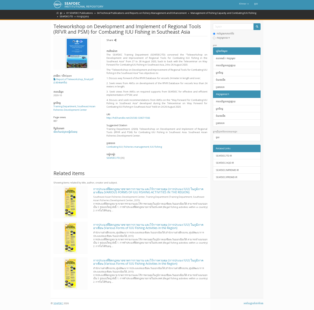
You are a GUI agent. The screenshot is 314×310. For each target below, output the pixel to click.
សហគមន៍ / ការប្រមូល (225, 58)
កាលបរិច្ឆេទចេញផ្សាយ (226, 65)
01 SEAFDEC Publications (79, 13)
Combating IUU (114, 146)
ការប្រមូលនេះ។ (223, 37)
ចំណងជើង (220, 79)
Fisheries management (136, 146)
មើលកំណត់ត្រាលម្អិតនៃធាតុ (65, 131)
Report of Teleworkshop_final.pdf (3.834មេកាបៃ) (73, 81)
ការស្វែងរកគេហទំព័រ (225, 33)
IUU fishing (156, 146)
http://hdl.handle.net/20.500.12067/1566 (128, 117)
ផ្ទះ (61, 13)
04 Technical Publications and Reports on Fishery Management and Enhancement (142, 13)
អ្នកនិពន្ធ (219, 72)
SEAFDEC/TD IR (224, 155)
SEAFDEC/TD (66, 16)
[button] (243, 3)
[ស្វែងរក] (257, 26)
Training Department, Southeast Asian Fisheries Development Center (74, 108)
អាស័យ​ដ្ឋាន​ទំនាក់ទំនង (253, 303)
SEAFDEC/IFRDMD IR (226, 177)
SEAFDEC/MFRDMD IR (227, 170)
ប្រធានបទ (220, 87)
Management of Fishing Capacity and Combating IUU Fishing (223, 13)
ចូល (218, 137)
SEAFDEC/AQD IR (225, 162)
